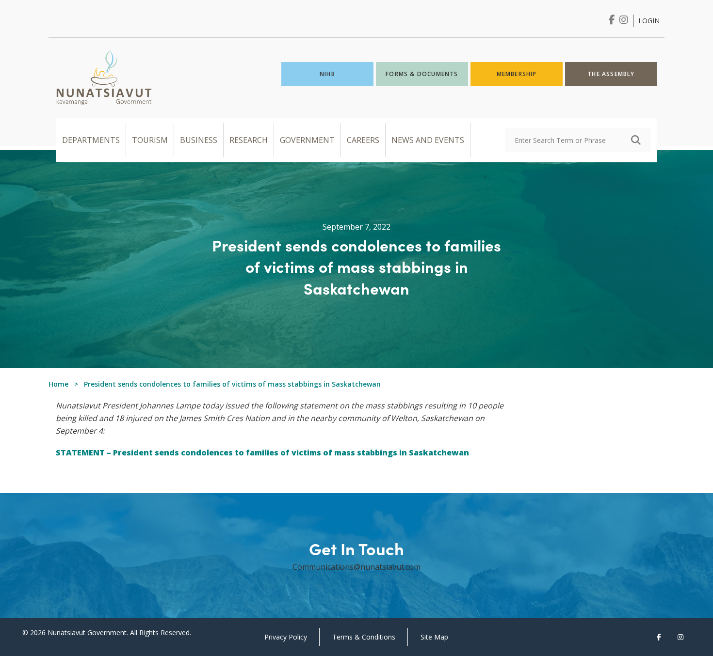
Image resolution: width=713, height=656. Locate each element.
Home (58, 384)
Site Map (434, 636)
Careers (363, 140)
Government (307, 140)
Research (248, 140)
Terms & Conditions (363, 636)
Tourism (150, 140)
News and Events (427, 140)
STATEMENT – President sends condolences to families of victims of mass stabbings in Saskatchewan (262, 452)
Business (198, 140)
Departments (91, 140)
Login (649, 20)
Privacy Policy (285, 636)
